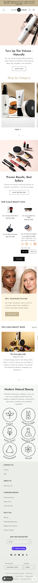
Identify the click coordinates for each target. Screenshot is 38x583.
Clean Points (7, 502)
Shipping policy (29, 576)
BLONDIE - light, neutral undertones (30, 244)
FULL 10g (24, 251)
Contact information (14, 579)
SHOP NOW (19, 69)
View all (19, 259)
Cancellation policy (25, 579)
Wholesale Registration (10, 522)
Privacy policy (10, 576)
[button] (4, 10)
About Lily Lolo (8, 486)
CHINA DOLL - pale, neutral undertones (26, 244)
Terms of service (19, 576)
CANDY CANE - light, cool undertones (35, 244)
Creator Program (9, 530)
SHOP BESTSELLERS (19, 192)
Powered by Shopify (19, 573)
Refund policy (29, 573)
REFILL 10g (33, 251)
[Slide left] (15, 135)
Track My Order (8, 506)
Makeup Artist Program (10, 526)
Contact (6, 470)
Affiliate (6, 517)
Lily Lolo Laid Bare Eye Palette (29, 216)
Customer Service (9, 497)
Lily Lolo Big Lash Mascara (10, 234)
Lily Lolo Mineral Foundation (29, 234)
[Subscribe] (29, 542)
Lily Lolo (12, 573)
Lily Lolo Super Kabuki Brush (10, 216)
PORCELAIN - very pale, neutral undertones (22, 244)
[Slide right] (23, 135)
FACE (17, 130)
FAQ (5, 474)
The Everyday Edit (18, 354)
